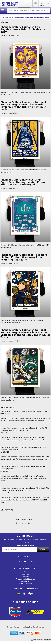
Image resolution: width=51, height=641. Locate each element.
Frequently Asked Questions (25, 579)
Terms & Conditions (25, 584)
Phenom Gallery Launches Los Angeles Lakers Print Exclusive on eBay (22, 29)
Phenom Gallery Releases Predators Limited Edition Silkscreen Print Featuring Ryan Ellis (23, 257)
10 (29, 523)
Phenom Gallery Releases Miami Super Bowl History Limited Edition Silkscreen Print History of (23, 182)
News (25, 572)
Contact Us (25, 576)
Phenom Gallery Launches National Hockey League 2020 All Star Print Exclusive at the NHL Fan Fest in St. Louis (23, 106)
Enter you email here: (25, 546)
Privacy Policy (25, 581)
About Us (25, 574)
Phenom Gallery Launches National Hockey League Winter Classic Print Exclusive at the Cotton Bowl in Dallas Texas (25, 334)
